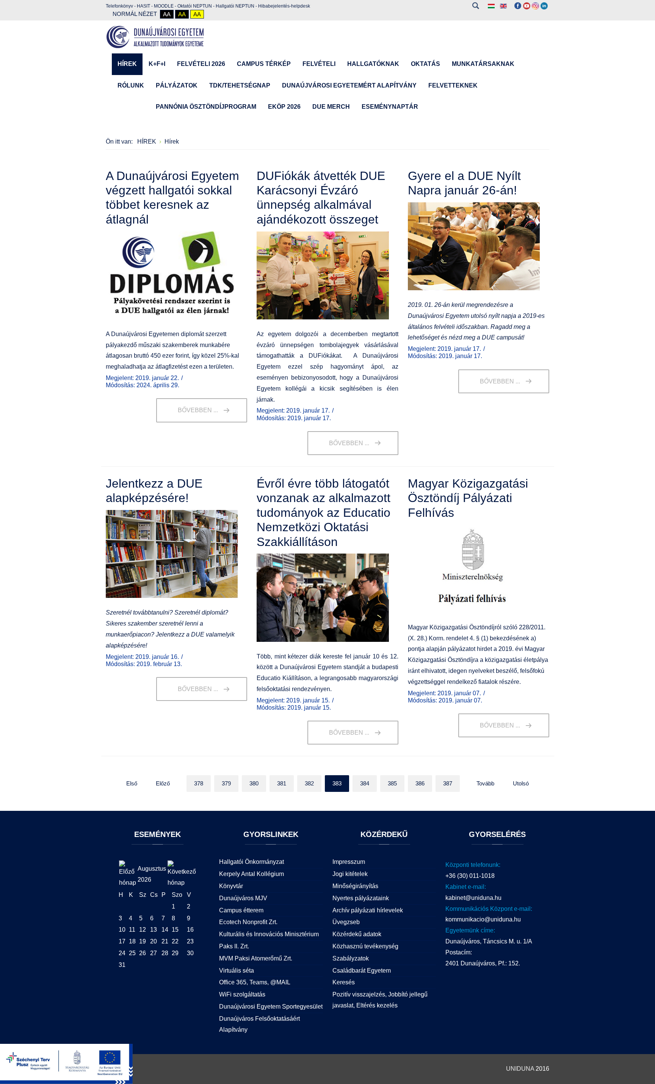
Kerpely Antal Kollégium (251, 874)
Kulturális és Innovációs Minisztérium (269, 934)
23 (190, 941)
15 (175, 929)
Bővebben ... (198, 410)
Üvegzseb (346, 922)
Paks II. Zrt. (234, 946)
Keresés (475, 5)
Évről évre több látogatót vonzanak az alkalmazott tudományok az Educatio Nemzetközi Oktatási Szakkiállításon (323, 513)
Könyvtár (231, 886)
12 (142, 929)
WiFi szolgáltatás (242, 994)
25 (132, 953)
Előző (163, 783)
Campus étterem (241, 910)
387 (447, 783)
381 (281, 783)
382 (309, 783)
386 (420, 783)
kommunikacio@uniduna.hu (483, 919)
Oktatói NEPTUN (194, 6)
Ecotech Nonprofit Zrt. (248, 922)
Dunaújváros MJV (243, 898)
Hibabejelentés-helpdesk (284, 6)
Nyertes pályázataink (360, 898)
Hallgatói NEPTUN (235, 6)
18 (132, 941)
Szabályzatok (350, 958)
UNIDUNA (520, 1068)
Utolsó (521, 783)
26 (142, 953)
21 (164, 941)
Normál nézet (135, 14)
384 (364, 783)
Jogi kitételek (350, 874)
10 (122, 929)
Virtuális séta (236, 970)
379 (226, 783)
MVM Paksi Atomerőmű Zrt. (255, 958)
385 (392, 783)
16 (190, 929)
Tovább (485, 783)
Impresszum (348, 862)
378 (198, 783)
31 (122, 965)
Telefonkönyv (119, 6)
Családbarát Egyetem (361, 970)
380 (254, 783)
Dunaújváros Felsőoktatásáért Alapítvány (259, 1024)
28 (164, 953)
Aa (167, 14)
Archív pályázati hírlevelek (367, 910)
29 (175, 953)
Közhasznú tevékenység (365, 946)
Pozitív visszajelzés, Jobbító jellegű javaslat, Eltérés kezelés (380, 1000)
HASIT (143, 6)
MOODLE (164, 6)
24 (122, 953)
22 (175, 941)
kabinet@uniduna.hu (473, 898)
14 (164, 929)
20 (153, 941)
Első (131, 783)
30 (190, 953)
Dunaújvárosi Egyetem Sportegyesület (271, 1006)
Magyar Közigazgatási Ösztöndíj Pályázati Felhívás (468, 498)
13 (153, 929)
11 (132, 929)
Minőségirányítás (355, 886)
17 (122, 941)
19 (142, 941)
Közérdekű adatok (356, 934)
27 (153, 953)
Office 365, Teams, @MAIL (254, 982)
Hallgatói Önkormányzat (251, 862)
